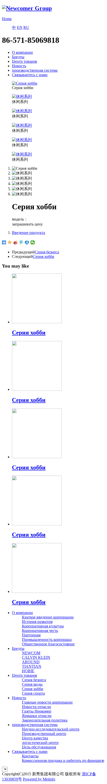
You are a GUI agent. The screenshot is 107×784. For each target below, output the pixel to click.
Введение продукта (28, 232)
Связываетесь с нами (30, 75)
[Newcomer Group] (27, 8)
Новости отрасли (36, 707)
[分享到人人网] (27, 242)
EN (19, 27)
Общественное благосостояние (48, 644)
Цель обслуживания (39, 747)
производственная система (34, 70)
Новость (19, 66)
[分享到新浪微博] (15, 242)
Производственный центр (44, 733)
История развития (37, 621)
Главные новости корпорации (47, 702)
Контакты (30, 756)
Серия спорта (33, 693)
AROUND (31, 662)
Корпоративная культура (43, 626)
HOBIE (28, 671)
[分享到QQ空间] (10, 242)
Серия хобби (43, 256)
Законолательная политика (44, 720)
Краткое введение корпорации (48, 617)
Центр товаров (24, 61)
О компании (22, 52)
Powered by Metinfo (39, 779)
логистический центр (40, 742)
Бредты (18, 57)
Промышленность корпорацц (47, 639)
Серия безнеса (47, 252)
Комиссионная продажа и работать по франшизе (63, 760)
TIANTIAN (31, 666)
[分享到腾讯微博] (21, 242)
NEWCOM (31, 653)
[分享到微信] (33, 242)
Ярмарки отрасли (37, 716)
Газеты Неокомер (36, 711)
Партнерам (31, 635)
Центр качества (35, 738)
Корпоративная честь (40, 630)
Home (7, 19)
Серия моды (32, 684)
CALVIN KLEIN (36, 657)
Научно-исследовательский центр (50, 729)
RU (26, 27)
